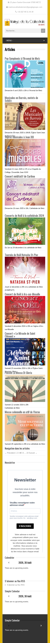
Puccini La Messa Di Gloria (18, 372)
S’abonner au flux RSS (16, 585)
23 (27, 453)
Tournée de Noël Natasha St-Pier (21, 255)
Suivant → (33, 453)
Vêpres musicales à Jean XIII (19, 137)
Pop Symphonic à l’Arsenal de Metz (22, 58)
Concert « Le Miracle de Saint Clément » (20, 334)
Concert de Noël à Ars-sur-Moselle (22, 294)
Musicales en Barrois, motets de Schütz (21, 99)
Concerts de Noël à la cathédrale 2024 (24, 215)
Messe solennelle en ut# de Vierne (22, 412)
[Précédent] (9, 563)
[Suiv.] (41, 563)
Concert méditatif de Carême (20, 176)
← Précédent (10, 453)
